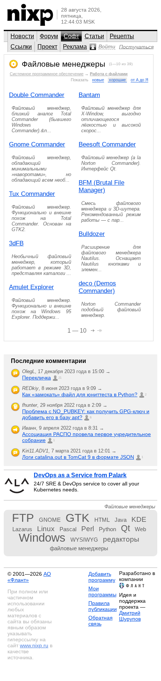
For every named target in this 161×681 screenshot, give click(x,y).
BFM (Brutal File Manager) (101, 186)
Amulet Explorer (31, 287)
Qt (125, 528)
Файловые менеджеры (63, 64)
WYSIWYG (84, 539)
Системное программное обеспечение (46, 74)
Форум (49, 36)
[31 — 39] (99, 330)
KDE (138, 519)
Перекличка (36, 378)
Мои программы (102, 591)
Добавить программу (101, 577)
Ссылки (21, 46)
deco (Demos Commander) (97, 287)
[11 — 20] (93, 330)
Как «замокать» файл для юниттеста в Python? (79, 394)
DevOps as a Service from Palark (80, 475)
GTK (77, 517)
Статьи (94, 36)
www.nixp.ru (34, 645)
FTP (23, 517)
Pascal (68, 529)
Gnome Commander (37, 144)
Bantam (89, 95)
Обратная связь (100, 621)
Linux (46, 529)
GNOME (50, 520)
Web (140, 529)
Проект (47, 46)
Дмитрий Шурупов (130, 616)
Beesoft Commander (107, 144)
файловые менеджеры (79, 548)
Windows (42, 537)
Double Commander (36, 95)
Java (121, 520)
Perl (87, 529)
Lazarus (22, 529)
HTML (102, 520)
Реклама (75, 46)
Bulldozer (92, 233)
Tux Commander (32, 193)
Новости (22, 36)
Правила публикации (102, 606)
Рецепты (122, 36)
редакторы (121, 539)
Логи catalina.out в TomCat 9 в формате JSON (78, 457)
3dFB (16, 243)
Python (107, 529)
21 (59, 377)
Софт (71, 36)
